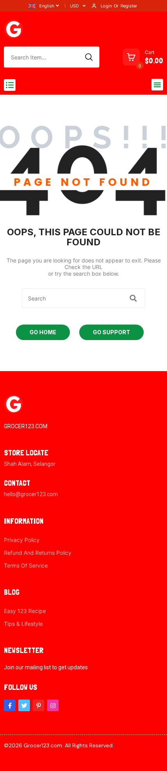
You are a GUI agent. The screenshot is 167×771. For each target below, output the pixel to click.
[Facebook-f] (10, 705)
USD (74, 6)
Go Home (43, 332)
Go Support (111, 332)
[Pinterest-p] (38, 705)
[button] (10, 85)
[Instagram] (53, 705)
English (46, 6)
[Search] (88, 57)
